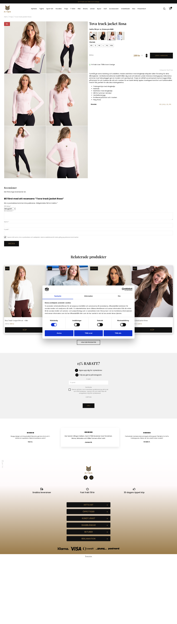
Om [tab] (119, 296)
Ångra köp (88, 556)
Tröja (11, 17)
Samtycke (88, 387)
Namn (6, 222)
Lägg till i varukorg (161, 56)
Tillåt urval (88, 333)
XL (167, 104)
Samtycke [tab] (57, 296)
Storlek (92, 42)
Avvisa (59, 333)
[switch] (77, 324)
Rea (168, 70)
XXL (170, 104)
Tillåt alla (118, 333)
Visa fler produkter (88, 342)
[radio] (91, 45)
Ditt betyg (7, 206)
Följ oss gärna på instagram (90, 375)
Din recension (8, 211)
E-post (6, 229)
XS (160, 104)
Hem (5, 17)
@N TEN (2, 465)
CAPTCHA (88, 397)
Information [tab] (88, 296)
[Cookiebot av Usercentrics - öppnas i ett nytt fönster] (123, 289)
